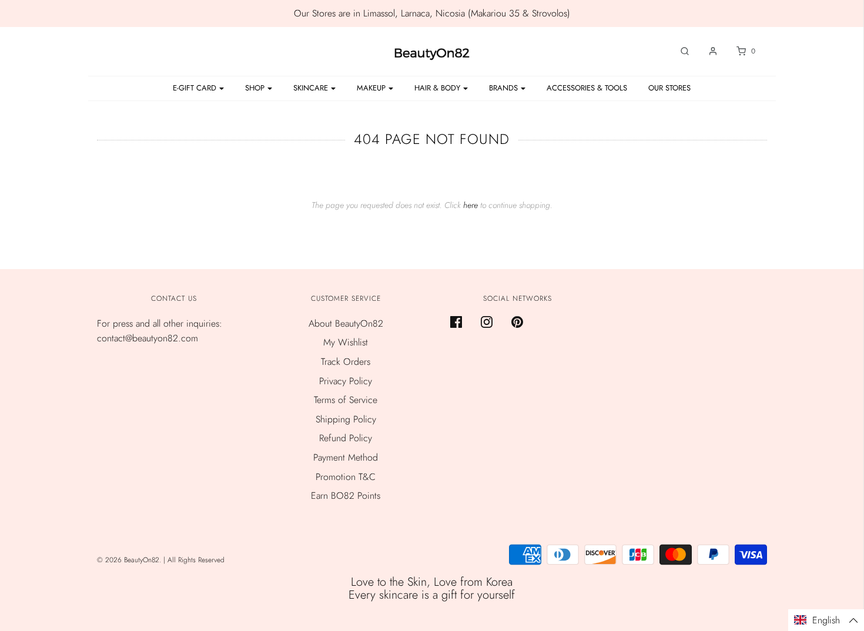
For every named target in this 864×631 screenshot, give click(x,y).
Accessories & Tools (587, 87)
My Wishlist (345, 342)
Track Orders (345, 361)
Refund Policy (345, 438)
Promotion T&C (346, 477)
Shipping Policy (346, 419)
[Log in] (707, 51)
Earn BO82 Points (345, 495)
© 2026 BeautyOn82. (130, 560)
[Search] (679, 51)
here (470, 205)
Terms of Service (345, 400)
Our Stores (669, 87)
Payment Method (345, 457)
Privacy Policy (345, 381)
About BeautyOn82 (346, 323)
